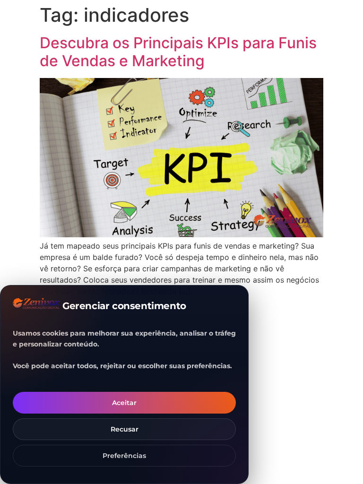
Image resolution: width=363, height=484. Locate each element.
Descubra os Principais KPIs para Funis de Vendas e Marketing (178, 52)
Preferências (124, 455)
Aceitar (124, 402)
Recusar (124, 429)
